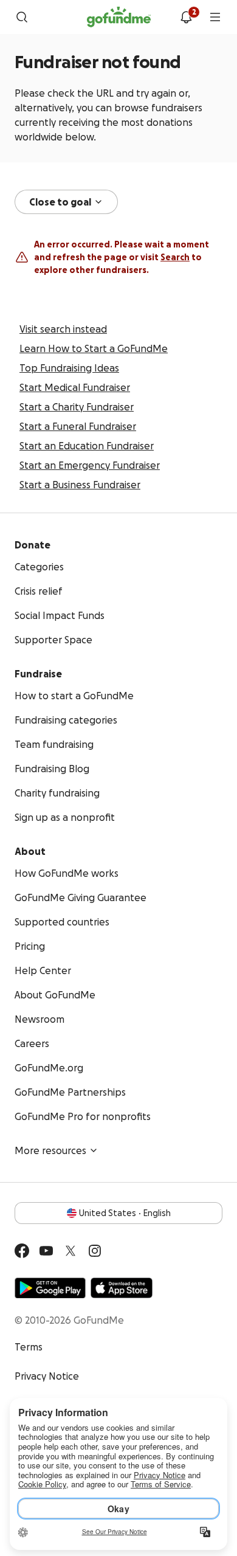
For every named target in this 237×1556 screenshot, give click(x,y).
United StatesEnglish (125, 1213)
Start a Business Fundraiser (79, 484)
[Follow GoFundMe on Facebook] (22, 1251)
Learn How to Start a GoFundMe (93, 348)
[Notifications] (186, 17)
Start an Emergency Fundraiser (89, 465)
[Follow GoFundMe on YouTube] (46, 1251)
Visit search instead (63, 328)
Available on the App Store (122, 1288)
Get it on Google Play (50, 1288)
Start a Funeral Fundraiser (77, 426)
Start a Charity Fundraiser (76, 406)
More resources (50, 1150)
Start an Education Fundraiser (86, 445)
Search (175, 257)
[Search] (22, 17)
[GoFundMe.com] (119, 17)
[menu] (215, 17)
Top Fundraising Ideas (69, 367)
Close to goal (60, 201)
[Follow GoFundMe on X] (70, 1251)
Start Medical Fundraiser (74, 387)
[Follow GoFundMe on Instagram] (95, 1251)
